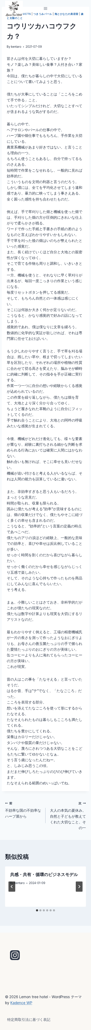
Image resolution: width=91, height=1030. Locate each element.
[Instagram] (15, 955)
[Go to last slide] (11, 886)
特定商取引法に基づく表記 (28, 1019)
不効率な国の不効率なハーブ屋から (23, 810)
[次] (79, 886)
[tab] (37, 910)
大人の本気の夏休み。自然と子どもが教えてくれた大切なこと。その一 (68, 816)
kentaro (16, 46)
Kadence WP (21, 1003)
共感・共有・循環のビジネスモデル (44, 874)
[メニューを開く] (46, 8)
